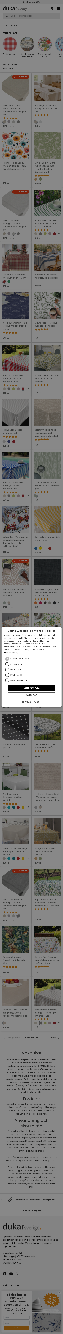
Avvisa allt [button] (31, 695)
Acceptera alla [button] (32, 688)
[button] (31, 702)
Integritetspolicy (11, 652)
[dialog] (32, 667)
